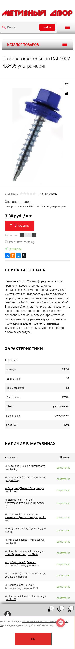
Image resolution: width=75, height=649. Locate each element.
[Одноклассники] (12, 255)
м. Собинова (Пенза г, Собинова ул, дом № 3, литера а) (25, 575)
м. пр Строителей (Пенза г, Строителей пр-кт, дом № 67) (22, 564)
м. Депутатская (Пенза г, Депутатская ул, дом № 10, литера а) (25, 503)
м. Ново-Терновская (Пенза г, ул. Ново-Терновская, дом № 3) (24, 553)
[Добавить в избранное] (66, 84)
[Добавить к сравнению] (66, 93)
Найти (47, 27)
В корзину (22, 225)
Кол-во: (13, 235)
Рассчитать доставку (21, 242)
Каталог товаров (23, 44)
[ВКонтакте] (7, 255)
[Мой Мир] (18, 255)
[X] (24, 255)
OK (33, 639)
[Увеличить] (37, 136)
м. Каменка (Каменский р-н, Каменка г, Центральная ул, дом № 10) (25, 517)
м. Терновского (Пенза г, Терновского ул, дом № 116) (21, 586)
